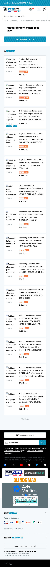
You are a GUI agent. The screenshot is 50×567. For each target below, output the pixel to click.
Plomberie (14, 20)
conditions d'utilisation (35, 451)
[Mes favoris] (39, 9)
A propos (13, 537)
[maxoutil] (14, 473)
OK (42, 442)
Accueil (6, 20)
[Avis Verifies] (25, 490)
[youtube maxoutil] (21, 465)
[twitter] (37, 465)
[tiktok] (44, 465)
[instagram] (13, 465)
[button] (32, 9)
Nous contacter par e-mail (25, 546)
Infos (10, 512)
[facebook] (5, 465)
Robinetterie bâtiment (27, 20)
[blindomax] (25, 480)
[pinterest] (29, 465)
